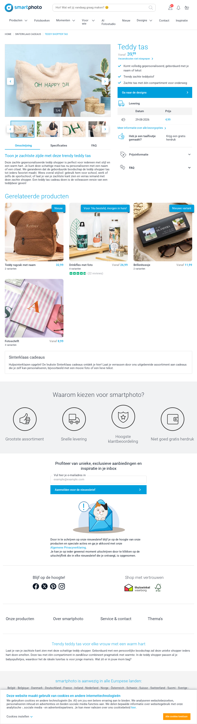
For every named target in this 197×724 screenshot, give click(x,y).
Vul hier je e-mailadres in (70, 475)
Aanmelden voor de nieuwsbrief (75, 489)
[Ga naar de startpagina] (23, 7)
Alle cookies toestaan (176, 716)
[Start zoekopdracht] (150, 7)
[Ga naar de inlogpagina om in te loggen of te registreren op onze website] (170, 7)
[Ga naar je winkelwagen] (187, 7)
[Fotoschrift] (34, 308)
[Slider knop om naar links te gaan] (10, 81)
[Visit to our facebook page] (36, 586)
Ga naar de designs (134, 92)
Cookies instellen (18, 716)
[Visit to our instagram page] (62, 586)
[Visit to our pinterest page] (53, 586)
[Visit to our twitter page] (44, 586)
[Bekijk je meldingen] (178, 7)
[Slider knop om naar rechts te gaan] (105, 81)
